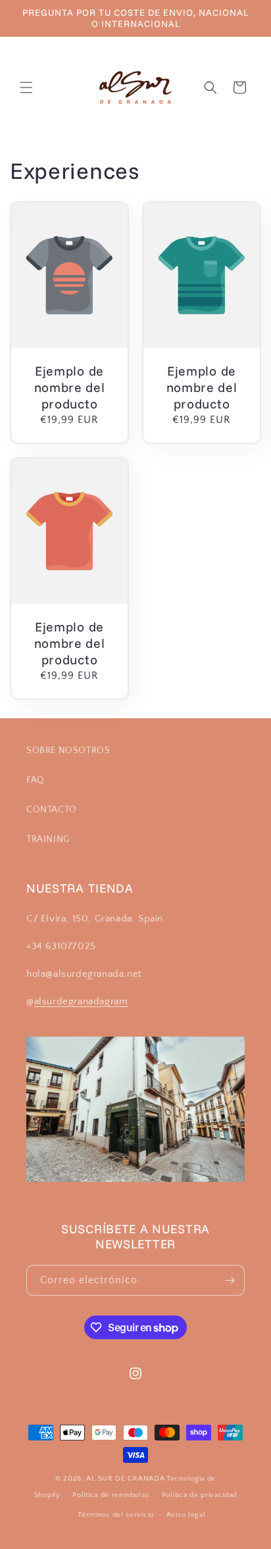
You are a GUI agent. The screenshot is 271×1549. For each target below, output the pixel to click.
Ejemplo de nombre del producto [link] (69, 388)
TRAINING (48, 839)
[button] (26, 87)
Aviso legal (186, 1515)
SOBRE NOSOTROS (68, 750)
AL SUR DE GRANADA (125, 1479)
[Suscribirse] (229, 1280)
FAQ (35, 780)
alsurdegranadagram (81, 1001)
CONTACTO (51, 809)
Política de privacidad (199, 1495)
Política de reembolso (110, 1495)
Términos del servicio (116, 1515)
